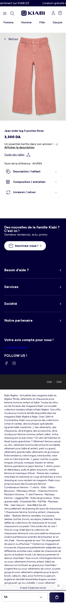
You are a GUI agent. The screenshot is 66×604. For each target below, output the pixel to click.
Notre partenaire (18, 320)
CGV (59, 382)
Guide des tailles (14, 154)
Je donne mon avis (16, 347)
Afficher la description (19, 147)
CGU (49, 382)
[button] (12, 13)
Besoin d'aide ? (16, 270)
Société (10, 303)
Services (11, 287)
